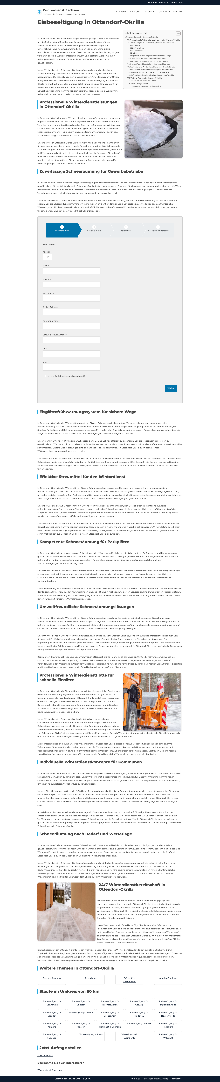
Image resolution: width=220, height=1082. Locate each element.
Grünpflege (138, 51)
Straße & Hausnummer (55, 335)
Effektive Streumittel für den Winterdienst (148, 58)
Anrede (46, 252)
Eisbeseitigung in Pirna (139, 1023)
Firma (46, 265)
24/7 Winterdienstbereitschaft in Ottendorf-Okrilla (152, 75)
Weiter (171, 388)
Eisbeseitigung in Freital (80, 1012)
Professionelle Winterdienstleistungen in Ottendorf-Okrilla (155, 40)
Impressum (177, 1079)
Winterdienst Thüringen (50, 1070)
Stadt (45, 362)
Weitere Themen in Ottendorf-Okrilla (146, 78)
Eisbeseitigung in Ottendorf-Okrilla (142, 37)
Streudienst (91, 978)
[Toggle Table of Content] (177, 33)
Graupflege (138, 53)
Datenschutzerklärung (156, 1079)
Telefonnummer (51, 321)
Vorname (47, 279)
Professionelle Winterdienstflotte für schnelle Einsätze (153, 67)
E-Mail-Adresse (50, 307)
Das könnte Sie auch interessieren (149, 86)
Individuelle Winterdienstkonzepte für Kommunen (152, 69)
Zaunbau (136, 45)
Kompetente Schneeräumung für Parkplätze (149, 61)
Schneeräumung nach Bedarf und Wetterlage (149, 72)
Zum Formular (45, 1055)
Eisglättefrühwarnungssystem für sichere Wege (150, 56)
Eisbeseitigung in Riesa (91, 1034)
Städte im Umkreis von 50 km (143, 81)
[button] (155, 11)
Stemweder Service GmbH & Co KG (73, 1079)
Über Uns (135, 12)
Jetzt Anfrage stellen (139, 84)
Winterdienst (139, 48)
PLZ (45, 348)
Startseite (121, 12)
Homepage (135, 1079)
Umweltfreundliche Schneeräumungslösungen (150, 64)
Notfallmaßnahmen (168, 978)
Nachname (48, 293)
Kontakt (177, 12)
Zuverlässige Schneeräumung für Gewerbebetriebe (152, 43)
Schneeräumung (52, 978)
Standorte (164, 12)
